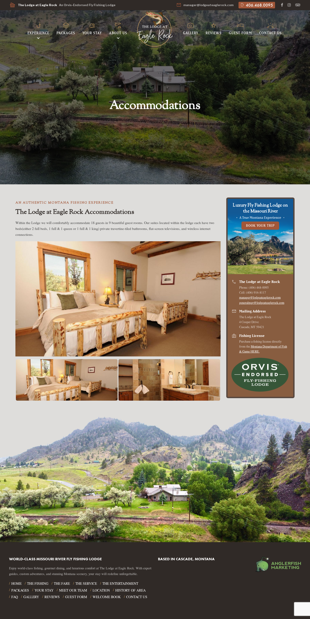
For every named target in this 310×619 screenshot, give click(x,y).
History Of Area (130, 590)
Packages (66, 28)
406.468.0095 (256, 5)
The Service (86, 583)
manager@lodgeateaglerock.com (205, 5)
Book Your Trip (260, 225)
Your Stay (92, 28)
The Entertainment (120, 583)
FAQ (14, 597)
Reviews (213, 28)
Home (16, 583)
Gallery (190, 28)
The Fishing (37, 583)
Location (101, 590)
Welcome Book (107, 597)
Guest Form (240, 28)
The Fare (62, 583)
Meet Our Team (73, 590)
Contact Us (270, 28)
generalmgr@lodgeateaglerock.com (261, 302)
